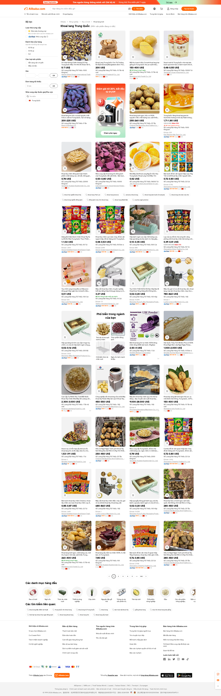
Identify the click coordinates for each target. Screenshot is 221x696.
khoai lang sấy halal (102, 615)
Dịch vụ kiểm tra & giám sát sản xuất (75, 648)
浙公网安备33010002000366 (148, 692)
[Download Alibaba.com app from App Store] (167, 675)
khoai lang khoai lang (66, 615)
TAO (128, 685)
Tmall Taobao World (99, 685)
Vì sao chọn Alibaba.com (37, 631)
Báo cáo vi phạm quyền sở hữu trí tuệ (143, 648)
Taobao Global (120, 685)
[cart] (162, 9)
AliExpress (77, 685)
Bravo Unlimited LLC (68, 125)
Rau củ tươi (86, 22)
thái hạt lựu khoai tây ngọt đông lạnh (41, 615)
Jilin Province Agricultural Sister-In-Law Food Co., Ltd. (145, 184)
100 (141, 576)
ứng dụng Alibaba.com (149, 675)
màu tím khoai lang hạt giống (161, 610)
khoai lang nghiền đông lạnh (73, 200)
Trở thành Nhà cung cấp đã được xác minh (176, 645)
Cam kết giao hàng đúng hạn (72, 640)
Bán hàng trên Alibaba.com (172, 631)
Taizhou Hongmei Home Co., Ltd (107, 304)
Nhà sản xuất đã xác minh (105, 633)
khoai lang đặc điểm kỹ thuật (38, 610)
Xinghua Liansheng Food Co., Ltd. (73, 409)
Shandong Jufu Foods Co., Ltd (140, 76)
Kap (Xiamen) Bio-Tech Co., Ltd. (175, 135)
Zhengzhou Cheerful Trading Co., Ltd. (177, 187)
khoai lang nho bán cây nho (180, 195)
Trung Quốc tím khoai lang (63, 610)
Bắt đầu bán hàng (169, 635)
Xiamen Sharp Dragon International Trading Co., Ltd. (76, 74)
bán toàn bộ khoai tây (121, 610)
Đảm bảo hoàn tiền (69, 635)
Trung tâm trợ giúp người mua (140, 631)
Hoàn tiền (133, 644)
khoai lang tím (84, 615)
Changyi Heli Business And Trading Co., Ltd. (145, 125)
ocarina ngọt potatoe (141, 200)
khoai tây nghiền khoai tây (72, 195)
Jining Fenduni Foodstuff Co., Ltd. (108, 74)
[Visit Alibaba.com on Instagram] (178, 659)
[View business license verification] (131, 692)
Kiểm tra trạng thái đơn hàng (173, 640)
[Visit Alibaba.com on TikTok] (187, 659)
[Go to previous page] (109, 576)
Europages (144, 685)
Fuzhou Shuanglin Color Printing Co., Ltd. (144, 250)
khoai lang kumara (113, 195)
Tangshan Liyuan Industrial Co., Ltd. (176, 72)
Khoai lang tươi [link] (98, 22)
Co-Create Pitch (35, 635)
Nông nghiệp (73, 22)
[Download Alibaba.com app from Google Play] (184, 675)
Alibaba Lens (38, 675)
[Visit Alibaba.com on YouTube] (183, 659)
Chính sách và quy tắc (70, 653)
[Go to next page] (146, 576)
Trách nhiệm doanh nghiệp (38, 640)
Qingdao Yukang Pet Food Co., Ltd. (73, 462)
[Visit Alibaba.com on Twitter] (173, 659)
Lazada (110, 685)
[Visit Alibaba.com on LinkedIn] (169, 659)
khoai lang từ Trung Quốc (86, 610)
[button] (129, 8)
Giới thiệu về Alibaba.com (38, 626)
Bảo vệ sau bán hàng (69, 644)
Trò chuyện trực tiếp (137, 635)
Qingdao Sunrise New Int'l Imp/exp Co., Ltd (179, 353)
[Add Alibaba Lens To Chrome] (62, 675)
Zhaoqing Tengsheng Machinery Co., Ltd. (110, 406)
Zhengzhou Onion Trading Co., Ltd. (176, 249)
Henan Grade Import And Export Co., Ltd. (110, 250)
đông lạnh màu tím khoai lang (98, 200)
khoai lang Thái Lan (94, 195)
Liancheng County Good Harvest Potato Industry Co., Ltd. (110, 186)
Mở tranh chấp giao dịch (138, 640)
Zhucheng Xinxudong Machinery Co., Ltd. (144, 409)
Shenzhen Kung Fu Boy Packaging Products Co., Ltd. (145, 302)
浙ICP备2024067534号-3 (169, 692)
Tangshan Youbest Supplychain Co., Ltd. (75, 186)
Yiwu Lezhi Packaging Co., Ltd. (72, 302)
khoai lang (104, 610)
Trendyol (135, 685)
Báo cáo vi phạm (135, 653)
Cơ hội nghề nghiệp (36, 644)
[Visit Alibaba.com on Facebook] (164, 659)
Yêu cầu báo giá (101, 638)
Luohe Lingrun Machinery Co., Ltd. (176, 302)
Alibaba (63, 22)
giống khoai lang (140, 610)
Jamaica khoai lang (131, 195)
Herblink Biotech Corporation (140, 353)
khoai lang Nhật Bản (121, 200)
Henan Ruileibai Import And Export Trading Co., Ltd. (76, 250)
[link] (218, 674)
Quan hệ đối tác (168, 650)
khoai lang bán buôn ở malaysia (155, 195)
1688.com (86, 685)
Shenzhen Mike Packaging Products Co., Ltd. (76, 356)
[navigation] (42, 299)
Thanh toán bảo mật (69, 631)
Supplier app (113, 675)
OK (54, 75)
